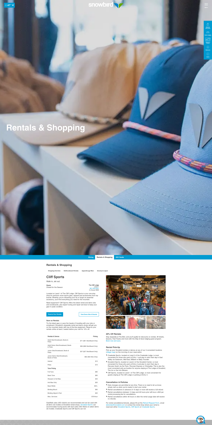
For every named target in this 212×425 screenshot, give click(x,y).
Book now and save (113, 341)
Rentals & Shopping (104, 257)
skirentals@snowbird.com (115, 405)
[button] (208, 33)
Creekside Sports (148, 407)
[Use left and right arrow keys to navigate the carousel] (136, 295)
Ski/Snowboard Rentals (71, 271)
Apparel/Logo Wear (88, 271)
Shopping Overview (54, 271)
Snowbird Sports (86, 405)
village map (111, 352)
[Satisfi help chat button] (200, 420)
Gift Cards (120, 257)
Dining (90, 257)
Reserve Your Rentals (54, 314)
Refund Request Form (151, 403)
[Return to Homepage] (106, 5)
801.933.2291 (94, 288)
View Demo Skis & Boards (89, 314)
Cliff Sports (135, 407)
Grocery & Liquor (102, 271)
